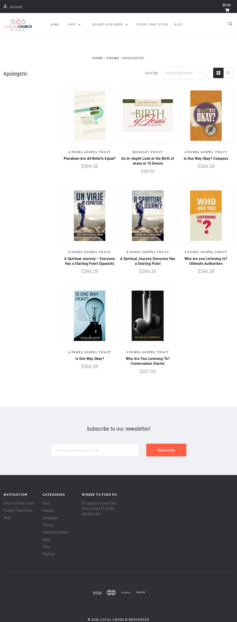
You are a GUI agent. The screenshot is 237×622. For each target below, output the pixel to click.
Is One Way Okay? (89, 358)
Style (46, 539)
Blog (178, 24)
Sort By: (151, 73)
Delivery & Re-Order (108, 24)
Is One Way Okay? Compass (206, 158)
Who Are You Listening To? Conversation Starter (148, 361)
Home (55, 24)
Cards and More (55, 532)
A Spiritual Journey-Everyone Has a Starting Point (147, 261)
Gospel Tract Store (152, 24)
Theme (48, 525)
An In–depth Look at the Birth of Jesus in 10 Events (147, 161)
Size (45, 503)
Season (48, 510)
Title (46, 547)
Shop (72, 24)
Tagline (48, 554)
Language (50, 518)
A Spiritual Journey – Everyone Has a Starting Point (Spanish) (89, 261)
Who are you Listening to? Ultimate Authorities (205, 261)
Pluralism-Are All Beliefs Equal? (89, 158)
